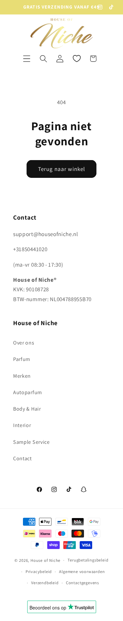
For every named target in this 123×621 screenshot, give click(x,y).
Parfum (21, 359)
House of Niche (45, 560)
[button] (26, 58)
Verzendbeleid (44, 582)
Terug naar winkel (61, 169)
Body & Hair (27, 408)
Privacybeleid (39, 571)
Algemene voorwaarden (82, 571)
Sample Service (31, 442)
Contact (22, 458)
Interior (22, 425)
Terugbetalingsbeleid (88, 560)
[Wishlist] (76, 58)
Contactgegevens (82, 582)
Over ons (23, 342)
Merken (22, 375)
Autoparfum (27, 392)
